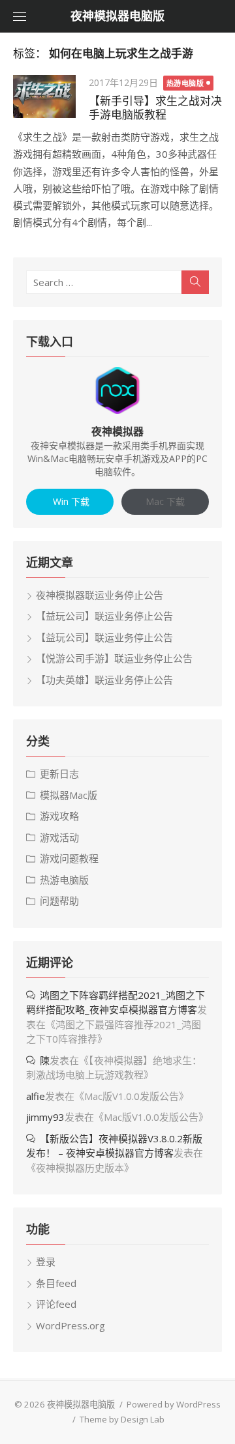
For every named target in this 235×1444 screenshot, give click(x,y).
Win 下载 (69, 501)
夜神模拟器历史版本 (80, 1167)
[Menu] (20, 16)
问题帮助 (59, 900)
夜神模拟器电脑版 (117, 16)
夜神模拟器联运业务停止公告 (99, 594)
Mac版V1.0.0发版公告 (131, 1096)
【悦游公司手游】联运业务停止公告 (114, 658)
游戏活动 (59, 837)
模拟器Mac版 (68, 794)
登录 (45, 1261)
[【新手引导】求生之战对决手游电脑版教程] (44, 96)
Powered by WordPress (174, 1404)
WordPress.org (70, 1325)
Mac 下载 (165, 501)
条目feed (56, 1283)
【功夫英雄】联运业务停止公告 (104, 679)
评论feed (56, 1303)
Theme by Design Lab (122, 1419)
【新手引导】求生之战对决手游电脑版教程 (155, 107)
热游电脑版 (185, 83)
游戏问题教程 (69, 858)
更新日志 (59, 773)
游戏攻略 (59, 815)
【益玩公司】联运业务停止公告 (104, 615)
